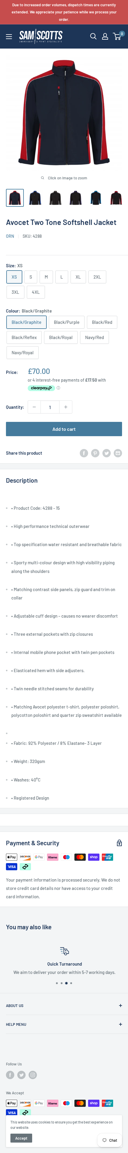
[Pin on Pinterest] (95, 452)
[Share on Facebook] (84, 452)
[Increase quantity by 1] (66, 407)
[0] (117, 36)
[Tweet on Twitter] (106, 452)
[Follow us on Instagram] (33, 1075)
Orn (10, 236)
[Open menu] (9, 36)
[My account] (105, 36)
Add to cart (64, 429)
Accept (21, 1138)
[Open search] (93, 36)
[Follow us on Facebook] (10, 1075)
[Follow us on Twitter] (21, 1075)
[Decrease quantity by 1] (34, 407)
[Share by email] (118, 452)
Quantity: (15, 407)
